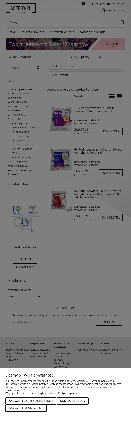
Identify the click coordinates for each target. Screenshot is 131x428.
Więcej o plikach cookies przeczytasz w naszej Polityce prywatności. (43, 393)
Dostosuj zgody (72, 400)
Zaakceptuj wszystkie (26, 407)
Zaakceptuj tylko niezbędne (31, 400)
